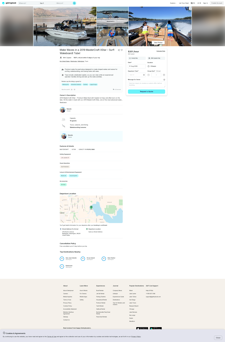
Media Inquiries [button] (67, 296)
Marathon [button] (132, 321)
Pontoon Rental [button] (100, 303)
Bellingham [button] (81, 61)
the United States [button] (65, 61)
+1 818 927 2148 (150, 293)
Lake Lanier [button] (132, 293)
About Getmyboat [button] (68, 290)
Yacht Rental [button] (99, 306)
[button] (184, 3)
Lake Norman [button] (133, 312)
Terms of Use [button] (51, 336)
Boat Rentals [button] (100, 290)
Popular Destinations (136, 286)
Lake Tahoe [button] (132, 296)
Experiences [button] (100, 286)
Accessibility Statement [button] (70, 309)
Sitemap (65, 317)
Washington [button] (73, 61)
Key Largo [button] (132, 315)
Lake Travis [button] (132, 303)
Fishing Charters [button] (101, 296)
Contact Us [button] (66, 320)
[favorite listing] (122, 50)
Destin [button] (131, 318)
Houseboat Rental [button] (101, 299)
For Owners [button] (83, 293)
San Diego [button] (132, 299)
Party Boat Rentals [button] (101, 317)
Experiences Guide (118, 296)
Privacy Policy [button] (136, 336)
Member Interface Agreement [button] (68, 313)
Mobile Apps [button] (83, 296)
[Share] (119, 50)
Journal (115, 286)
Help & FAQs (149, 290)
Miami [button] (131, 290)
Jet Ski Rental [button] (100, 293)
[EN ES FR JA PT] (193, 3)
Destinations (116, 299)
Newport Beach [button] (133, 306)
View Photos (158, 42)
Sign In (205, 3)
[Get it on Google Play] (156, 329)
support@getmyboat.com (153, 296)
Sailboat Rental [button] (100, 309)
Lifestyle (115, 293)
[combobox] (28, 3)
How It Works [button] (83, 290)
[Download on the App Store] (142, 329)
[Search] (74, 3)
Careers (65, 293)
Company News (117, 290)
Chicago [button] (131, 309)
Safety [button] (82, 299)
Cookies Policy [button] (67, 306)
